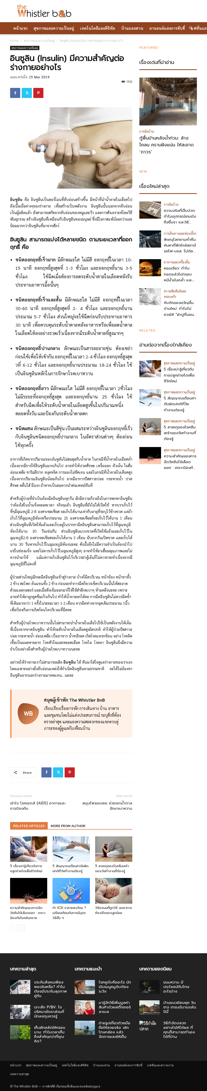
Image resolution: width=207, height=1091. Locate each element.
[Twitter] (27, 93)
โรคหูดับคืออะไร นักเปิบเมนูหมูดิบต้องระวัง (115, 986)
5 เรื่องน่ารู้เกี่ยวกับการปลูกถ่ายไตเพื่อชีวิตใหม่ (26, 868)
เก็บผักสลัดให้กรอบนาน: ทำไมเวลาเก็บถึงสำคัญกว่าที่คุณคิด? (49, 1034)
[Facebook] (15, 93)
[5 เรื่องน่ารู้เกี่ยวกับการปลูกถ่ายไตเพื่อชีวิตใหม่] (28, 849)
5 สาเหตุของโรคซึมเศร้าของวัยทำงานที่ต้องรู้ (112, 868)
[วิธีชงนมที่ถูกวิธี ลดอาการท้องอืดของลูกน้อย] (113, 890)
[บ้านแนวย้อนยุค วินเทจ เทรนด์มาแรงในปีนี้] (149, 1007)
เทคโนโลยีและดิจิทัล (97, 28)
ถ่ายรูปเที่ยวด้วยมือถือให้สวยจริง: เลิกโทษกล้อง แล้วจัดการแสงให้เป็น (114, 1029)
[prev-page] (13, 928)
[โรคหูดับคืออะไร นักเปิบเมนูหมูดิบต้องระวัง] (85, 987)
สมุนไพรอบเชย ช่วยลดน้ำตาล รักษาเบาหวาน (107, 806)
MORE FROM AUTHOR (68, 826)
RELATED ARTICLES (29, 826)
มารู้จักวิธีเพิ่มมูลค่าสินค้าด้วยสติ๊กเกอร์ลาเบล (115, 1007)
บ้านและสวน (132, 28)
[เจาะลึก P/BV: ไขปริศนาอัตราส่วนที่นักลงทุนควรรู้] (20, 1012)
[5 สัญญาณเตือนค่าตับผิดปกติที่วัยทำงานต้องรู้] (71, 849)
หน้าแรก (20, 28)
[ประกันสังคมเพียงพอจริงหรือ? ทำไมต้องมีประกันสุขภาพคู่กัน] (20, 987)
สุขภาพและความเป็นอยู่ (54, 28)
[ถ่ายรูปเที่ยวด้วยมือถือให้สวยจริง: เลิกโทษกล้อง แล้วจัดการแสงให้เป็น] (85, 1028)
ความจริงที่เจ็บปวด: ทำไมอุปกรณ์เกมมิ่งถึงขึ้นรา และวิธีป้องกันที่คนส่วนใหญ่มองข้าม (180, 222)
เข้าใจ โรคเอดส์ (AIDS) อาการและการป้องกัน (38, 806)
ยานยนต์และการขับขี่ (167, 28)
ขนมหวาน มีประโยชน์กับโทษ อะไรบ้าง (176, 986)
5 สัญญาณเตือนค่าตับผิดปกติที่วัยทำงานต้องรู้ (71, 868)
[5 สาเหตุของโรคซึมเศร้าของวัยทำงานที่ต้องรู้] (113, 849)
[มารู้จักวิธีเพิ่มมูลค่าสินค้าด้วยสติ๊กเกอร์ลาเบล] (85, 1007)
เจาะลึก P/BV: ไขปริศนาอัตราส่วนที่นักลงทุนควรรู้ (49, 1011)
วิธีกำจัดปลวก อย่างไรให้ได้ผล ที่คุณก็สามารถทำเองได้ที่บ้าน (179, 1029)
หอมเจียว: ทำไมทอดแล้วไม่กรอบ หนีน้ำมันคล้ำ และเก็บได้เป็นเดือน (178, 277)
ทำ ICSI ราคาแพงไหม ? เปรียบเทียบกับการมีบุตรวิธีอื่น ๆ (69, 912)
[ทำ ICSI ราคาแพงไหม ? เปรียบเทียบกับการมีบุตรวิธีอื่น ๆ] (71, 890)
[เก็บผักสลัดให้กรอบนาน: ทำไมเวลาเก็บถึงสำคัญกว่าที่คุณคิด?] (20, 1032)
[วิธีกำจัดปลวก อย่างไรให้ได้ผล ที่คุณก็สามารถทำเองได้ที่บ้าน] (149, 1028)
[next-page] (21, 928)
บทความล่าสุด (19, 1074)
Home (14, 41)
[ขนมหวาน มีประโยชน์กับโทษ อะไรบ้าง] (149, 987)
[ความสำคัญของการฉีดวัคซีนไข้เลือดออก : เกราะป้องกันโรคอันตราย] (28, 890)
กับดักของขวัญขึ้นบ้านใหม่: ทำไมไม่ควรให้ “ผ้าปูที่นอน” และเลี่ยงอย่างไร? (179, 311)
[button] (191, 28)
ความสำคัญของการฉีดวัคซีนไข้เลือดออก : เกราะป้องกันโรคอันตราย (27, 912)
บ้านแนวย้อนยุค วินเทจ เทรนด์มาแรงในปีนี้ (179, 1007)
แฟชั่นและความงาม (160, 1065)
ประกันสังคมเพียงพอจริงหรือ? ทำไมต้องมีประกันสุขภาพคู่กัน (50, 989)
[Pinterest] (38, 93)
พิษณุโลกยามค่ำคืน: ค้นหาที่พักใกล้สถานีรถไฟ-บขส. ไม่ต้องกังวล (180, 248)
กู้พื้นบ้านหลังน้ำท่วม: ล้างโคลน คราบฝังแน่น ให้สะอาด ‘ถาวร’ (166, 145)
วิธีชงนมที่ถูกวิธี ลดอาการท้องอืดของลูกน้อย (113, 910)
